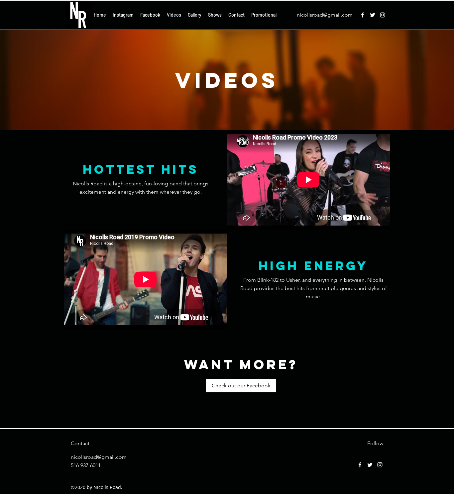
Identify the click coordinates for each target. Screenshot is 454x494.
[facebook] (362, 15)
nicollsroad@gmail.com (325, 15)
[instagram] (382, 15)
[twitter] (372, 15)
